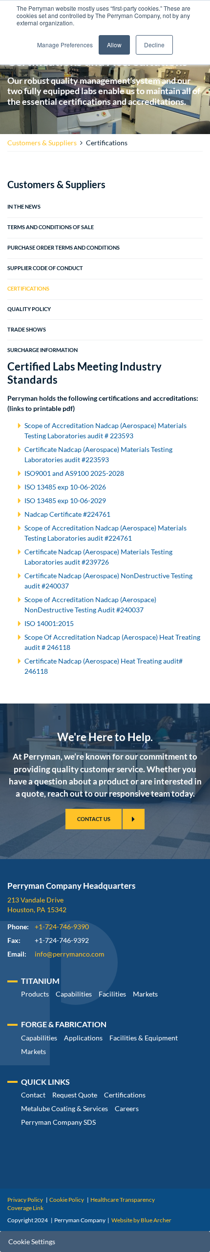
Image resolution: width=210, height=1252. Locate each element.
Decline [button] (154, 44)
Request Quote (74, 1095)
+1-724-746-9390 (62, 926)
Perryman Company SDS (58, 1122)
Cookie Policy (66, 1199)
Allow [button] (114, 44)
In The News (24, 207)
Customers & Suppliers (42, 142)
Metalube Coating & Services (64, 1108)
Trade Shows (26, 330)
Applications (83, 1038)
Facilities (112, 994)
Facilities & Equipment (143, 1038)
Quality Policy (29, 309)
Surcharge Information (42, 350)
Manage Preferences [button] (65, 44)
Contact (33, 1095)
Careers (127, 1108)
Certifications (28, 289)
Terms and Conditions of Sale (50, 227)
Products (35, 994)
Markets (145, 994)
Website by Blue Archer (141, 1220)
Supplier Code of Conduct (45, 268)
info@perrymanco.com (70, 954)
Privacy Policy (25, 1199)
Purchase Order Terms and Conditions (63, 248)
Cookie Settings (31, 1241)
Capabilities (74, 994)
